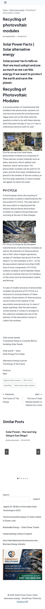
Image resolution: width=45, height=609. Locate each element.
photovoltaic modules (12, 380)
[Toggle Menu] (5, 2)
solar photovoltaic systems (24, 385)
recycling (7, 385)
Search (6, 495)
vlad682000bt (10, 36)
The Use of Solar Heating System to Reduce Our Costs (33, 399)
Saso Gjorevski (13, 440)
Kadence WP (22, 601)
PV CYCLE (28, 380)
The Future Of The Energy (11, 398)
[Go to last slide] (7, 452)
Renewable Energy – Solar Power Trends (21, 527)
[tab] (17, 478)
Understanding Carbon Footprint (17, 534)
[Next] (38, 452)
